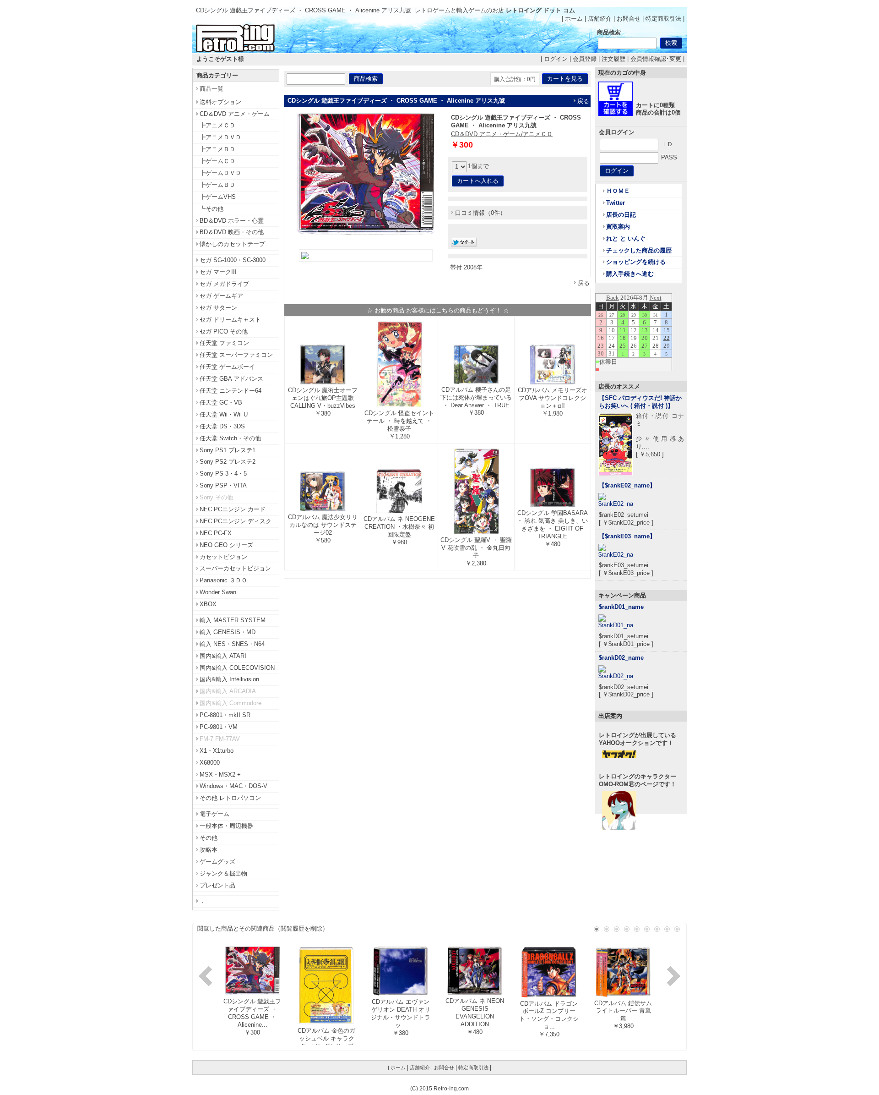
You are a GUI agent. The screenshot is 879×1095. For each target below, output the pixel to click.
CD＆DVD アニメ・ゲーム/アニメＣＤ (502, 134)
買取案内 (618, 226)
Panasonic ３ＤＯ (223, 580)
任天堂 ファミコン (224, 342)
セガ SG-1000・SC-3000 (233, 260)
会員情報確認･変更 (655, 58)
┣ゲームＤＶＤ (220, 173)
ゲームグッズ (217, 861)
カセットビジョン (223, 556)
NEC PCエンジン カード (233, 509)
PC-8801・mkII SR (225, 715)
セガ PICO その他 (224, 331)
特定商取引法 (663, 18)
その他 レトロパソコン (230, 797)
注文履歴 (613, 58)
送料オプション (220, 102)
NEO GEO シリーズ (226, 545)
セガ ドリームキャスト (230, 319)
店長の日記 (621, 214)
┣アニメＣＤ (217, 125)
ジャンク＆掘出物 (223, 873)
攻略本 (208, 849)
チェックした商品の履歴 (639, 250)
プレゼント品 (217, 885)
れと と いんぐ (626, 238)
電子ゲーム (214, 813)
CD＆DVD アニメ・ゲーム (235, 113)
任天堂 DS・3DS (222, 426)
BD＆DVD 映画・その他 (232, 232)
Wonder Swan (218, 592)
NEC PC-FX (216, 533)
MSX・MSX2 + (220, 774)
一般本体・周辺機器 (226, 825)
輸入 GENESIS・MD (227, 632)
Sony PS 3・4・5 (223, 473)
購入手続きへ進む (630, 273)
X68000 (210, 762)
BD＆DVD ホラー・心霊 (232, 220)
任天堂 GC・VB (221, 402)
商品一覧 (211, 88)
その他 (208, 837)
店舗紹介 (600, 18)
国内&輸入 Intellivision (229, 679)
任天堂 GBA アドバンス (231, 378)
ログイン (556, 58)
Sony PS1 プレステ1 (227, 450)
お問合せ (628, 18)
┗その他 (211, 208)
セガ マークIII (218, 271)
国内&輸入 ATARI (223, 655)
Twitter (615, 202)
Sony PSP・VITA (223, 485)
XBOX (208, 604)
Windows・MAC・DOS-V (233, 786)
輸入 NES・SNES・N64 (232, 644)
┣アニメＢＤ (217, 149)
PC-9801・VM (219, 726)
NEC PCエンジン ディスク (235, 521)
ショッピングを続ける (636, 261)
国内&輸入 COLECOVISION (237, 667)
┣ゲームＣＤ (217, 161)
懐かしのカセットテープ (232, 244)
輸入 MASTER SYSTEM (233, 620)
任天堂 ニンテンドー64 (230, 390)
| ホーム (572, 18)
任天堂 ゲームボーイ (227, 366)
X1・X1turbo (216, 750)
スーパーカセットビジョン (235, 568)
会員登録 (585, 58)
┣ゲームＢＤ (217, 184)
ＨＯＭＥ (618, 190)
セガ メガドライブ (224, 283)
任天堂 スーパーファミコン (236, 354)
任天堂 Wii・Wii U (224, 414)
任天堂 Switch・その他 (230, 438)
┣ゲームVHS (218, 196)
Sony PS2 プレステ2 (227, 461)
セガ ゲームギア (221, 295)
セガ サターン (218, 307)
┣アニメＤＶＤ (220, 137)
